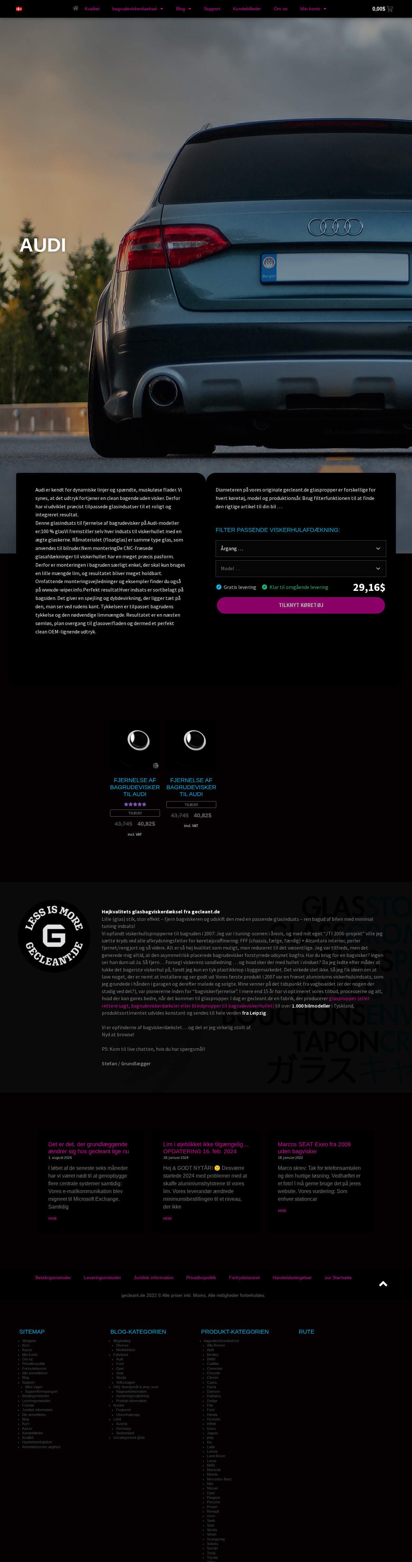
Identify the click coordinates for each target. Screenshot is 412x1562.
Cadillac (213, 1364)
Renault (213, 1511)
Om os (280, 8)
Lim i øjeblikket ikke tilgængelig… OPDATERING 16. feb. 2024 (206, 1148)
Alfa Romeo (216, 1345)
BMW (211, 1359)
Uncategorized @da (129, 1437)
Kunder (119, 1405)
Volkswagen (125, 1382)
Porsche (213, 1502)
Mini (210, 1484)
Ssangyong (216, 1539)
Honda (212, 1415)
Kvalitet (92, 8)
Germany (123, 1428)
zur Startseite (338, 1277)
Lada (211, 1447)
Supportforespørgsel (41, 1391)
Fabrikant (120, 1355)
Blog (180, 8)
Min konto (310, 8)
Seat (119, 1373)
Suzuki (212, 1548)
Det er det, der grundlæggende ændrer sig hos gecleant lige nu (88, 1148)
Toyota (212, 1557)
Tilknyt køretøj (301, 605)
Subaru (212, 1544)
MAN (211, 1465)
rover (211, 1516)
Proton (212, 1507)
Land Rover (216, 1456)
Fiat (210, 1405)
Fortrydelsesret (244, 1277)
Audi (119, 1359)
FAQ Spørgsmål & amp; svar (135, 1387)
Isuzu (211, 1428)
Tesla (211, 1553)
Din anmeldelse (34, 1415)
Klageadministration (131, 1391)
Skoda (121, 1377)
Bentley (213, 1355)
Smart (211, 1534)
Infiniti (211, 1424)
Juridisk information (153, 1277)
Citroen (212, 1377)
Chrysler (213, 1373)
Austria (121, 1424)
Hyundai (213, 1419)
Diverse (122, 1345)
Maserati (213, 1470)
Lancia (212, 1451)
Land (117, 1419)
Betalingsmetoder (53, 1277)
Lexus (212, 1461)
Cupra (212, 1382)
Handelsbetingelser (292, 1277)
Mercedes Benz (219, 1479)
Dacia (211, 1387)
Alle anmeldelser (35, 1373)
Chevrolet (214, 1368)
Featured (123, 1410)
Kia (209, 1442)
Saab (211, 1520)
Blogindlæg (121, 1341)
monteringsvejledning (132, 1396)
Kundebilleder (247, 8)
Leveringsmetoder (102, 1277)
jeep (210, 1437)
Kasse (27, 1350)
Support (212, 8)
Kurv (26, 1345)
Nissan (212, 1488)
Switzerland (125, 1433)
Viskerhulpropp (128, 1415)
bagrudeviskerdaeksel (134, 8)
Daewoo (213, 1391)
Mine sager (33, 1387)
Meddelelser (125, 1350)
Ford (120, 1364)
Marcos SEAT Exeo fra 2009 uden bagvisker (314, 1148)
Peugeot (213, 1497)
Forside (28, 1405)
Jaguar (212, 1433)
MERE (52, 1218)
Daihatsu (214, 1396)
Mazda (212, 1474)
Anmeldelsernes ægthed (41, 1447)
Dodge (212, 1401)
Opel (120, 1368)
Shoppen (29, 1341)
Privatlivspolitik (201, 1277)
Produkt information (131, 1401)
